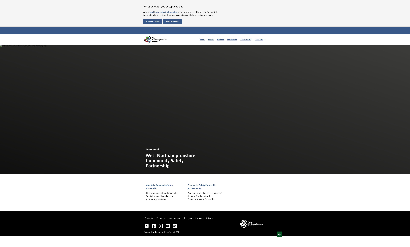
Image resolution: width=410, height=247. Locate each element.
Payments (199, 218)
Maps (190, 218)
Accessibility (245, 39)
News (202, 39)
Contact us (149, 218)
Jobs (184, 218)
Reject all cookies (172, 21)
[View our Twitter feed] (146, 226)
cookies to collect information (163, 12)
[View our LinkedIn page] (174, 226)
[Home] (157, 39)
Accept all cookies (153, 21)
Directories (232, 39)
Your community (153, 149)
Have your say (174, 218)
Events (211, 39)
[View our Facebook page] (153, 226)
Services (220, 39)
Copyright (161, 218)
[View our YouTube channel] (167, 226)
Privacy (209, 218)
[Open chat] (279, 234)
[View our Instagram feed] (160, 226)
